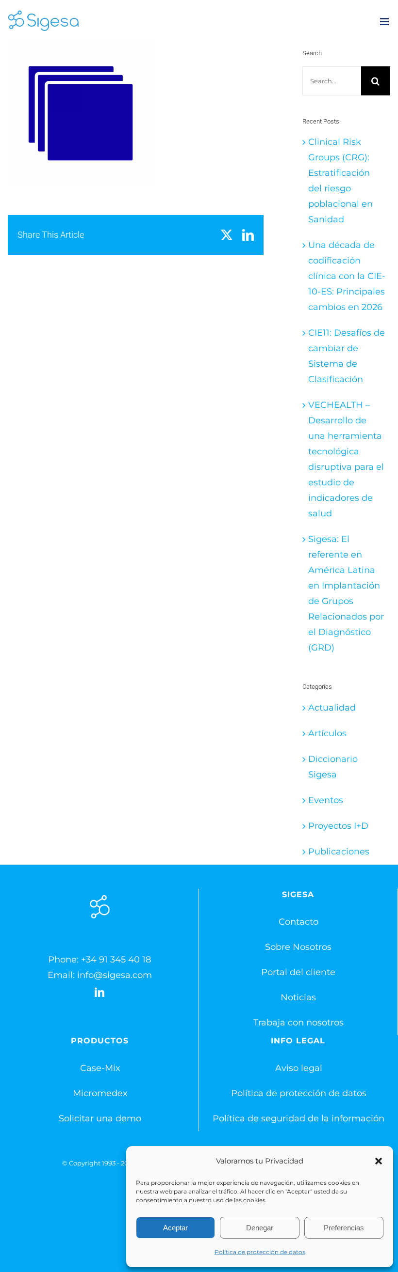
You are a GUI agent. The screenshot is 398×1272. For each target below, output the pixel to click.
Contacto (298, 921)
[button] (378, 1161)
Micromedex (100, 1093)
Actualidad (332, 707)
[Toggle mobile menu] (385, 21)
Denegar (259, 1228)
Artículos (327, 733)
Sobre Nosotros (298, 947)
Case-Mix (100, 1068)
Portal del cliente (298, 972)
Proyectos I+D (338, 826)
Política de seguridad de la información (298, 1118)
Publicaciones (338, 851)
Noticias (298, 997)
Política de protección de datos (260, 1252)
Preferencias (344, 1228)
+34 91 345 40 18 (116, 959)
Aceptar (175, 1228)
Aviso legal (298, 1068)
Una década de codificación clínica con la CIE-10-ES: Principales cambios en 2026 (346, 276)
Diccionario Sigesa (333, 767)
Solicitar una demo (100, 1118)
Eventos (325, 800)
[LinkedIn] (99, 992)
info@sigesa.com (114, 975)
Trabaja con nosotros (298, 1022)
